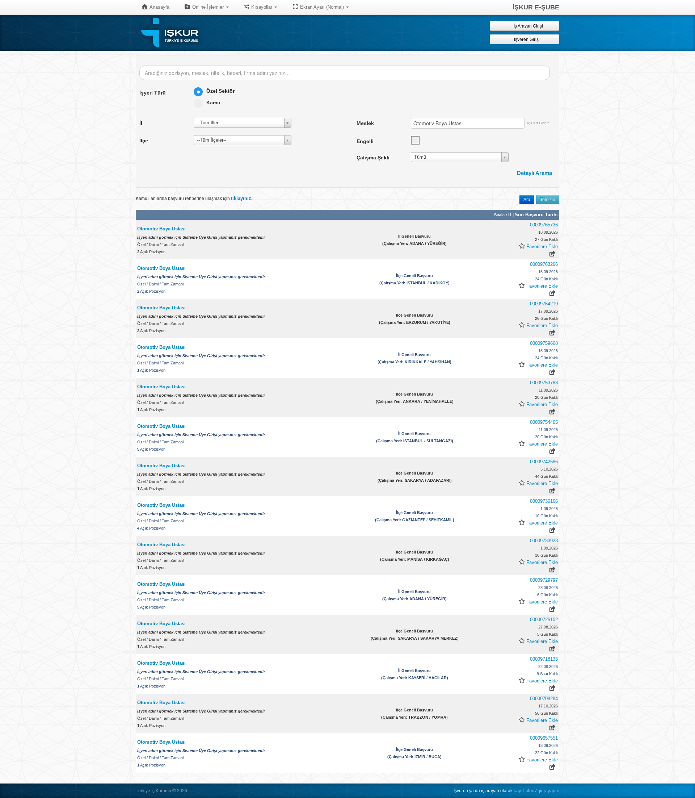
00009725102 (544, 619)
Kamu (213, 102)
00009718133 (544, 659)
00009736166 (544, 501)
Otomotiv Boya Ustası (161, 228)
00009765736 (544, 224)
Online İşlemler (208, 7)
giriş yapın (548, 790)
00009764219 (544, 303)
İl (510, 214)
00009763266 (544, 264)
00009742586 (544, 461)
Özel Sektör (220, 91)
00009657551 (544, 738)
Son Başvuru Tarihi (536, 214)
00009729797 (544, 580)
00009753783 (544, 382)
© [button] (174, 790)
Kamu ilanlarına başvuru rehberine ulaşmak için (194, 198)
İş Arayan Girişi (528, 26)
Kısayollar (262, 7)
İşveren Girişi (528, 39)
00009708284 (544, 698)
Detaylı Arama (534, 173)
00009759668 (544, 343)
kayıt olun (524, 790)
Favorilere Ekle (542, 246)
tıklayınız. (242, 198)
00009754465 (544, 422)
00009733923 (544, 540)
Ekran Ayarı (321, 7)
